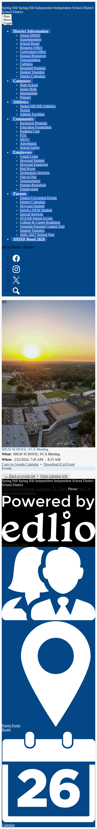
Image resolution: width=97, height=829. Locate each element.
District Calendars (32, 76)
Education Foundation (35, 127)
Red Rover (27, 169)
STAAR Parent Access (36, 218)
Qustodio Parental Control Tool (42, 226)
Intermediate (28, 93)
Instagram (16, 269)
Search (16, 291)
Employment (29, 189)
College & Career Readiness (40, 222)
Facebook (16, 258)
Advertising (28, 143)
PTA (23, 135)
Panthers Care (30, 131)
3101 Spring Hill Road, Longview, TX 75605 (34, 489)
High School (29, 85)
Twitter (16, 280)
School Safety (30, 148)
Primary (25, 97)
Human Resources (33, 56)
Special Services (31, 214)
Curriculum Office (33, 52)
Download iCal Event (59, 464)
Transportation (30, 60)
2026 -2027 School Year (37, 235)
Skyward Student (32, 160)
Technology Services (35, 173)
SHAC (25, 139)
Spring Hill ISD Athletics (38, 106)
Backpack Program (33, 123)
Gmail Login (29, 156)
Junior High (28, 89)
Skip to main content (16, 4)
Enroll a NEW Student (36, 210)
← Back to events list (20, 476)
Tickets (25, 110)
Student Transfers (32, 72)
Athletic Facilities (32, 114)
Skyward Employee (34, 165)
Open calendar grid (53, 476)
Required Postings (33, 68)
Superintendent (30, 39)
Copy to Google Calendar (20, 464)
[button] (31, 31)
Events (7, 468)
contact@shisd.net (23, 493)
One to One (28, 177)
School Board (29, 44)
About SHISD (30, 35)
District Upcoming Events (38, 198)
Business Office (31, 48)
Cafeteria (26, 64)
